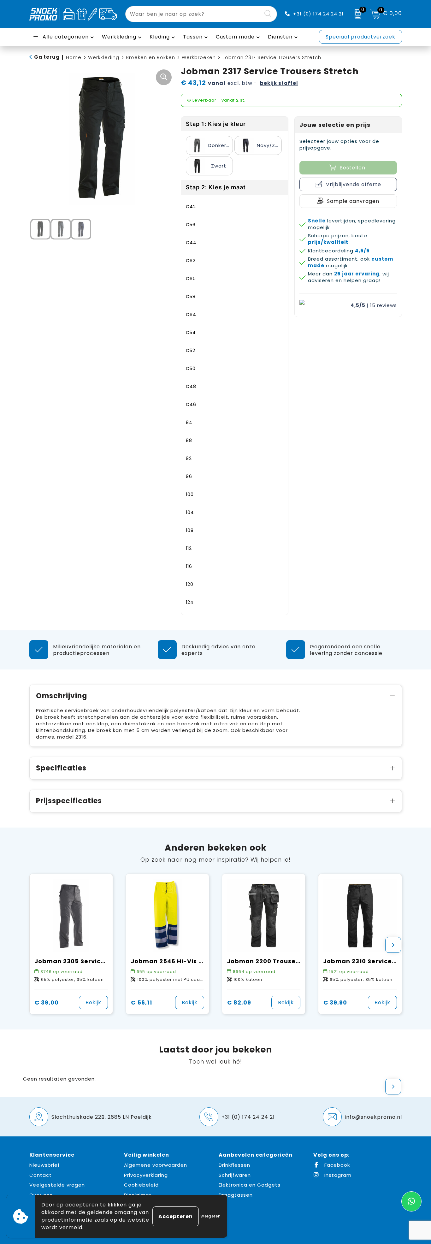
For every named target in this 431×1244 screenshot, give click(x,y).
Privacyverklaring (146, 1175)
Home (73, 57)
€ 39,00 (46, 1002)
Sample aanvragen (353, 201)
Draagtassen (236, 1195)
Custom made (235, 36)
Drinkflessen (234, 1165)
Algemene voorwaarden (155, 1165)
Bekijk (93, 1002)
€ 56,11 (141, 1002)
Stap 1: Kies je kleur (216, 124)
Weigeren (210, 1216)
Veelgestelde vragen (57, 1185)
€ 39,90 (335, 1002)
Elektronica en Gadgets (249, 1185)
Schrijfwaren (235, 1175)
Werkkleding (119, 36)
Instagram (337, 1175)
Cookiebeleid (141, 1185)
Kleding (160, 36)
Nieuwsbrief (44, 1165)
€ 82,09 (239, 1002)
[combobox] (194, 14)
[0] (356, 14)
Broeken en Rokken (150, 57)
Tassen (193, 36)
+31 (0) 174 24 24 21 (318, 13)
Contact (40, 1175)
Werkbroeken (199, 57)
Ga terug (47, 57)
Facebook (336, 1165)
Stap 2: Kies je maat (216, 187)
